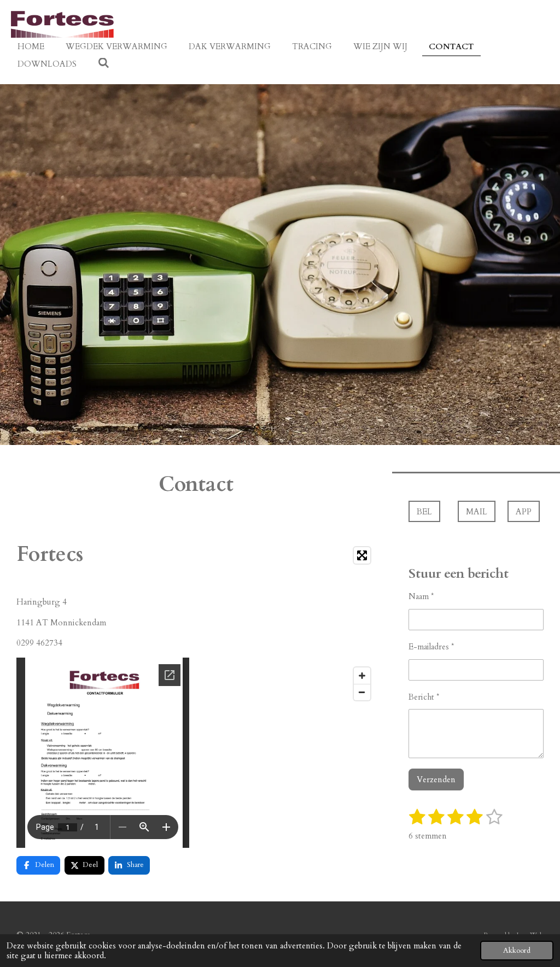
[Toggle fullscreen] (362, 555)
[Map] (288, 624)
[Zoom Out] (362, 692)
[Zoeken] (103, 63)
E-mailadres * (431, 646)
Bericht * (424, 696)
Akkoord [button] (516, 951)
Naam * (421, 596)
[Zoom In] (362, 675)
